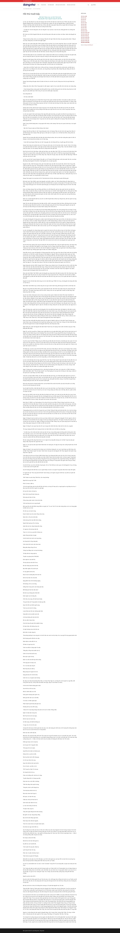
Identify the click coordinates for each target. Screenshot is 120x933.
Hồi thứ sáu (83, 24)
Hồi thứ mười (84, 30)
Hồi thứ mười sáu (85, 40)
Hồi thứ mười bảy (85, 42)
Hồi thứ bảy (84, 26)
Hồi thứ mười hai (85, 34)
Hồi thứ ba (83, 19)
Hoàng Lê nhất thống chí (88, 44)
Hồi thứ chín (84, 29)
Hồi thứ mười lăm (85, 39)
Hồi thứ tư (83, 21)
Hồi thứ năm (84, 22)
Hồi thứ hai (83, 18)
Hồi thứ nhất (84, 16)
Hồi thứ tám (84, 27)
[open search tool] (88, 4)
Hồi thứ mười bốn (85, 37)
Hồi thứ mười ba (85, 35)
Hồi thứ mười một (85, 32)
